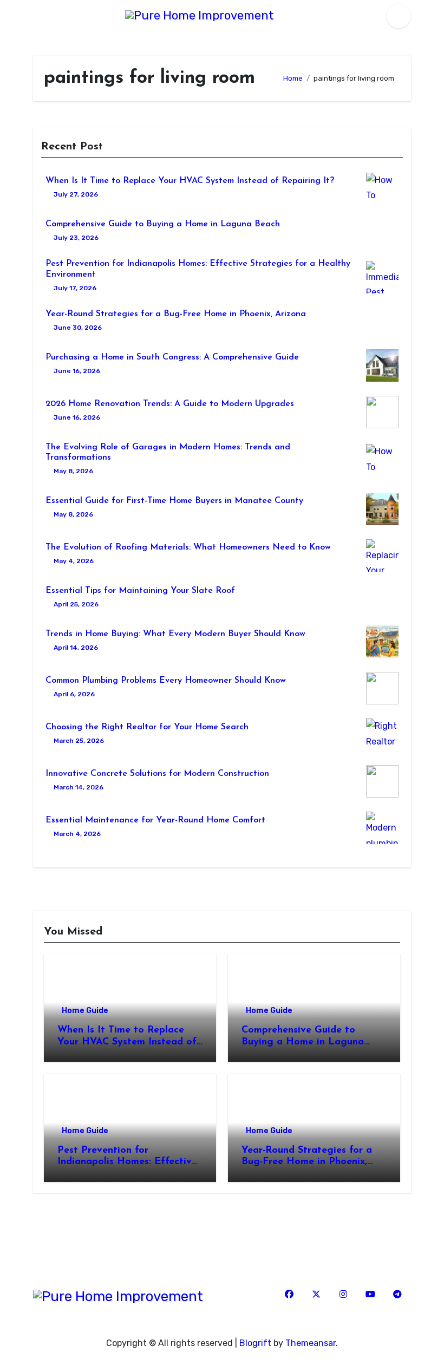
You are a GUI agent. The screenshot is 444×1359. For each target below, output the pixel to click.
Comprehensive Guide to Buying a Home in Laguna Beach (162, 224)
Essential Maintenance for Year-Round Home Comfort (155, 820)
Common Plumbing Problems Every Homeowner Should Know (165, 680)
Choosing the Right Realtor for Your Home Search (147, 727)
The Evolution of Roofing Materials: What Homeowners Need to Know (188, 547)
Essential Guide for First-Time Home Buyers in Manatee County (174, 500)
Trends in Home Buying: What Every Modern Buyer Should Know (175, 634)
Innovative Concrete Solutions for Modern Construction (157, 773)
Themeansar (310, 1343)
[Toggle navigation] (36, 16)
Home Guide (85, 1010)
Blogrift (255, 1343)
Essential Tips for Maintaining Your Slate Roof (140, 590)
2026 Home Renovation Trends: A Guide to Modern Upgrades (169, 404)
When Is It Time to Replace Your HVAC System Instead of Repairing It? (189, 181)
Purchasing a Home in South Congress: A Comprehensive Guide (172, 357)
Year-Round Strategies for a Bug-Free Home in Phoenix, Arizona (175, 314)
